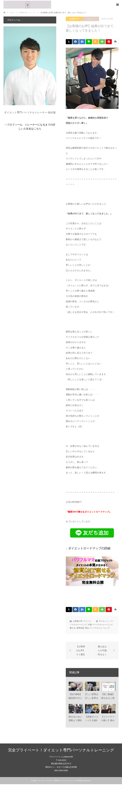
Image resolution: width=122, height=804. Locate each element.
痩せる (72, 628)
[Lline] (89, 41)
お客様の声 (74, 19)
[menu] (117, 5)
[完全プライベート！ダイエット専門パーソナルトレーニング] (27, 5)
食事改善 (80, 628)
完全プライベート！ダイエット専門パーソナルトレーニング (61, 750)
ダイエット (103, 621)
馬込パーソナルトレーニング (97, 628)
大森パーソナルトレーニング (100, 624)
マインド (91, 19)
